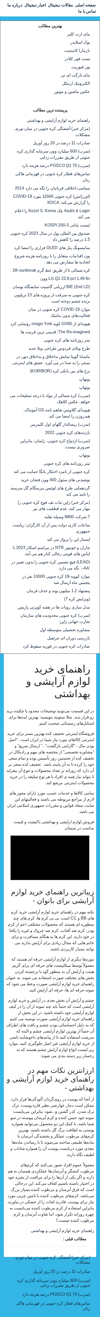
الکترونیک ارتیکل (76, 83)
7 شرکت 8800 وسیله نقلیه (67, 517)
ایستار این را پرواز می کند (68, 539)
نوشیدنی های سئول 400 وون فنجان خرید (55, 480)
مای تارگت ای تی (75, 75)
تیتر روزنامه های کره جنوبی (67, 340)
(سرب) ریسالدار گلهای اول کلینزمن (60, 424)
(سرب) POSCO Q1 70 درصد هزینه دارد (56, 165)
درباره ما (14, 5)
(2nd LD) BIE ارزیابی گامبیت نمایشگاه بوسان (51, 287)
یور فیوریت (80, 67)
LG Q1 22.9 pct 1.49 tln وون (65, 278)
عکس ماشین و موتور (72, 91)
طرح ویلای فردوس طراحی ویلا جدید (59, 348)
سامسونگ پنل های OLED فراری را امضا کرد (52, 247)
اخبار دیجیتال (35, 5)
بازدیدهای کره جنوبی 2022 (67, 432)
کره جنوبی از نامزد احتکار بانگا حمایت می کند (52, 471)
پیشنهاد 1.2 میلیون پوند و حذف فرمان (58, 591)
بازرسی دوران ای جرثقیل (68, 638)
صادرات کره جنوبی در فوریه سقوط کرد (56, 646)
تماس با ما (87, 11)
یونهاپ (84, 379)
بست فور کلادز (77, 58)
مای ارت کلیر (78, 34)
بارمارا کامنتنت (77, 50)
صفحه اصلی (85, 5)
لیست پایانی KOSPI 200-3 (67, 225)
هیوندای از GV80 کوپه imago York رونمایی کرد (50, 323)
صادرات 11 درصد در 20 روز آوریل (61, 143)
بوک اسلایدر (80, 42)
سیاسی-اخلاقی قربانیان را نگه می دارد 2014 (52, 188)
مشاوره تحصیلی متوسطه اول (65, 630)
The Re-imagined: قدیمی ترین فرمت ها (55, 332)
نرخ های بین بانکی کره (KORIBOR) (60, 371)
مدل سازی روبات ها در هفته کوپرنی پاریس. (53, 607)
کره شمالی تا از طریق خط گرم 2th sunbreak (51, 270)
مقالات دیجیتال (60, 5)
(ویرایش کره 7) (77, 599)
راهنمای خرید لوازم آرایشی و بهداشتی (58, 120)
